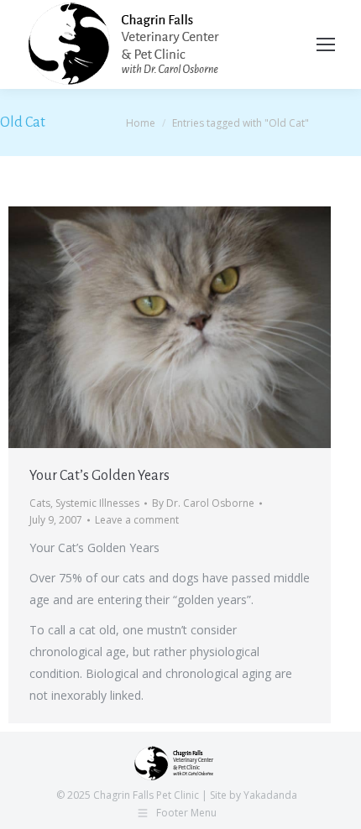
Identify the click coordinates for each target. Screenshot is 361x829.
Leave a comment (137, 520)
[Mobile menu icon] (326, 44)
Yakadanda (270, 795)
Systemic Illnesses (97, 503)
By (203, 503)
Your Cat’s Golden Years (99, 475)
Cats (39, 503)
